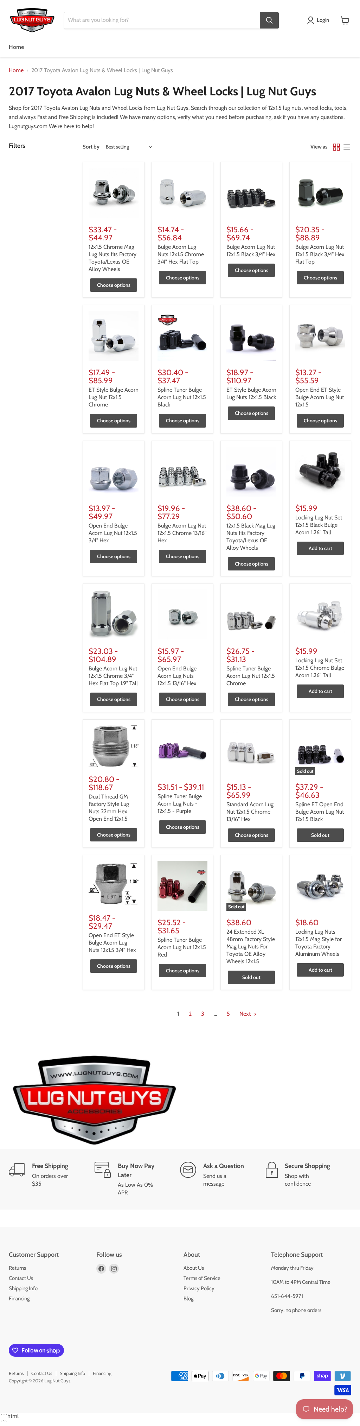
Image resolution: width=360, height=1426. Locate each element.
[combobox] (162, 20)
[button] (319, 20)
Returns (17, 1268)
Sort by (91, 147)
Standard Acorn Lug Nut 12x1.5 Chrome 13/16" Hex (250, 811)
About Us (194, 1268)
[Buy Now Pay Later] (137, 1179)
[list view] (346, 147)
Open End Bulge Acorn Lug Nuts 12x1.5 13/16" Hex (177, 676)
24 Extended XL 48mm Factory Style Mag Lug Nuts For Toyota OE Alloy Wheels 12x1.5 (250, 946)
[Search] (269, 20)
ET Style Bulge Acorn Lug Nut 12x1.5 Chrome (114, 397)
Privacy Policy (199, 1288)
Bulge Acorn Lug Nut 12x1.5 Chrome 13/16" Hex (182, 533)
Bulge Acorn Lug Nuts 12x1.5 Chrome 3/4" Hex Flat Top (181, 254)
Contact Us (21, 1278)
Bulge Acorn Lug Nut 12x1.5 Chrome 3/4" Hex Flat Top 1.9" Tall (113, 676)
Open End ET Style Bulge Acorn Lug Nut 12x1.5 (319, 397)
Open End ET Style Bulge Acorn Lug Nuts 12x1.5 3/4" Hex (112, 942)
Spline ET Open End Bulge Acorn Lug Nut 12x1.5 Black (319, 811)
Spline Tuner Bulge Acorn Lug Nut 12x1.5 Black (182, 397)
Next (245, 1013)
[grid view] (336, 147)
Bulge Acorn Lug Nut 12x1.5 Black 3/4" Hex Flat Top (320, 254)
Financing (19, 1298)
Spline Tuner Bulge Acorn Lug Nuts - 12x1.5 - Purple (180, 803)
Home (16, 47)
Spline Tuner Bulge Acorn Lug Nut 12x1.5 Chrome (250, 676)
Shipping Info (23, 1288)
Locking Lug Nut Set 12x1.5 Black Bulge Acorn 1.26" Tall (318, 525)
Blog (188, 1298)
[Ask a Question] (223, 1179)
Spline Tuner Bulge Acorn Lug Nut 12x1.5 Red (182, 947)
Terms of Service (202, 1278)
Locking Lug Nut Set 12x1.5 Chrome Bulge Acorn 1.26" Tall (319, 668)
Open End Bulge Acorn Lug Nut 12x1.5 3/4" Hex (113, 533)
